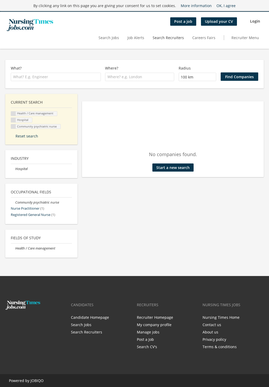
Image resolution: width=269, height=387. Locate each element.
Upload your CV (219, 21)
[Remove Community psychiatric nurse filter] (13, 202)
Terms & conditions (220, 346)
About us (210, 332)
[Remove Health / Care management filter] (13, 248)
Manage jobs (148, 332)
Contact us (212, 324)
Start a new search (173, 167)
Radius (185, 68)
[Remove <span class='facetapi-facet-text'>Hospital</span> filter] (13, 120)
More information (196, 5)
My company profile (154, 324)
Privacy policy (214, 339)
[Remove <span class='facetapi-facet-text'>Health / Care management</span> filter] (13, 114)
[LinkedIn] (25, 321)
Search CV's (147, 346)
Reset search (26, 136)
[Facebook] (9, 321)
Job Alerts (135, 37)
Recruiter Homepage (155, 317)
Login (255, 21)
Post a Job (145, 339)
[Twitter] (18, 321)
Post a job (183, 21)
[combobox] (56, 77)
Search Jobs (109, 37)
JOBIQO (37, 380)
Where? (111, 68)
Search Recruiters (168, 37)
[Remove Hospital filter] (13, 169)
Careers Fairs (203, 37)
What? (16, 68)
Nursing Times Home (221, 317)
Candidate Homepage (90, 317)
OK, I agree (226, 5)
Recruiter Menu (245, 37)
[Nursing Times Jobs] (30, 25)
